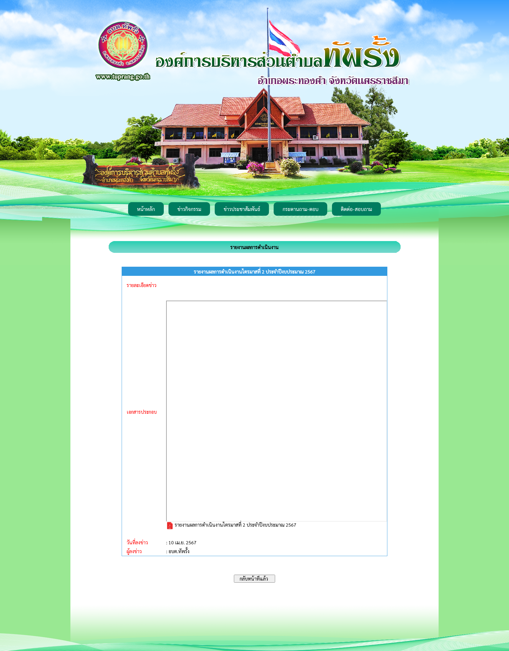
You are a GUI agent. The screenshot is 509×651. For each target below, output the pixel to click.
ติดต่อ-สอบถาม (356, 209)
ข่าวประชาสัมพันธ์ (242, 209)
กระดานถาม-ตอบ (300, 209)
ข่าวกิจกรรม (189, 209)
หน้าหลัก (146, 209)
